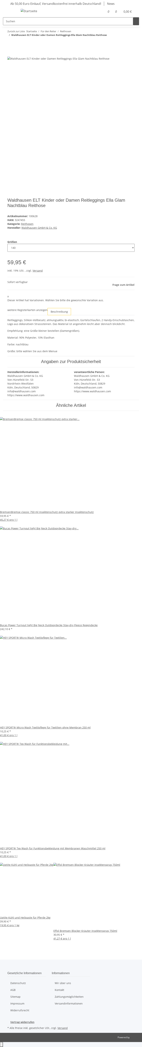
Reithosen (27, 224)
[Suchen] (136, 21)
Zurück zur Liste (16, 31)
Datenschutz (18, 983)
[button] (102, 11)
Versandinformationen (69, 1003)
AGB (13, 990)
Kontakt (59, 990)
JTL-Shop (134, 1037)
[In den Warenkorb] (10, 54)
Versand (38, 270)
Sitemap (15, 996)
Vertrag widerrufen (22, 1022)
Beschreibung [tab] (59, 311)
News (111, 4)
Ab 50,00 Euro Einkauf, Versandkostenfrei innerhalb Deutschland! (55, 4)
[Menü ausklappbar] (12, 11)
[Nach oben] (1, 1044)
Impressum (17, 1003)
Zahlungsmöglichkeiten (69, 996)
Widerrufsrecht (19, 1010)
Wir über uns (63, 983)
